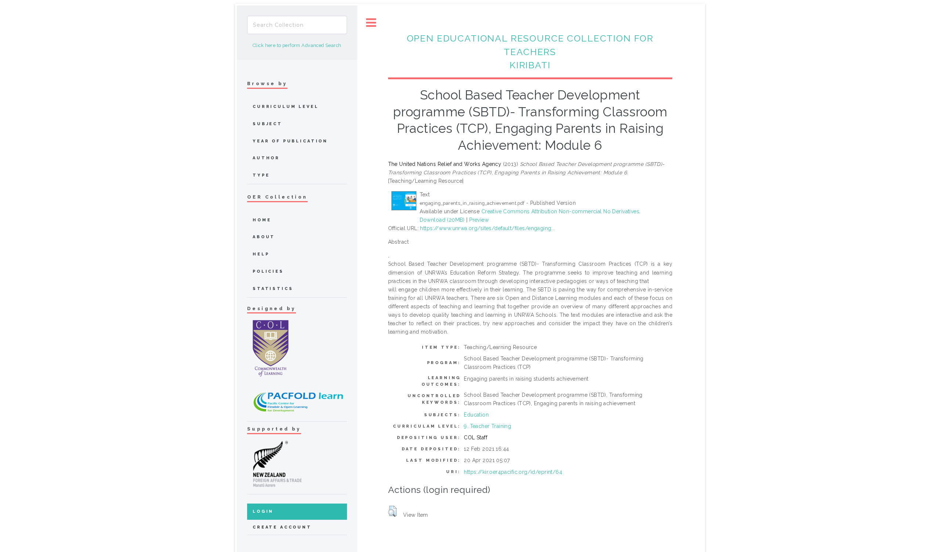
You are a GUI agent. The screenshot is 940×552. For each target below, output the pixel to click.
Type (261, 175)
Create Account (282, 527)
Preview (479, 220)
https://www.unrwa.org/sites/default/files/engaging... (487, 228)
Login (263, 511)
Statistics (273, 288)
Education (476, 415)
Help (261, 254)
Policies (268, 271)
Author (266, 158)
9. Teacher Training (487, 426)
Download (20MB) (442, 220)
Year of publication (290, 141)
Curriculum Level (286, 106)
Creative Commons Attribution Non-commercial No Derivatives (560, 211)
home (262, 220)
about (264, 237)
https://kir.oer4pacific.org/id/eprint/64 (513, 472)
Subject (267, 123)
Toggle (371, 23)
